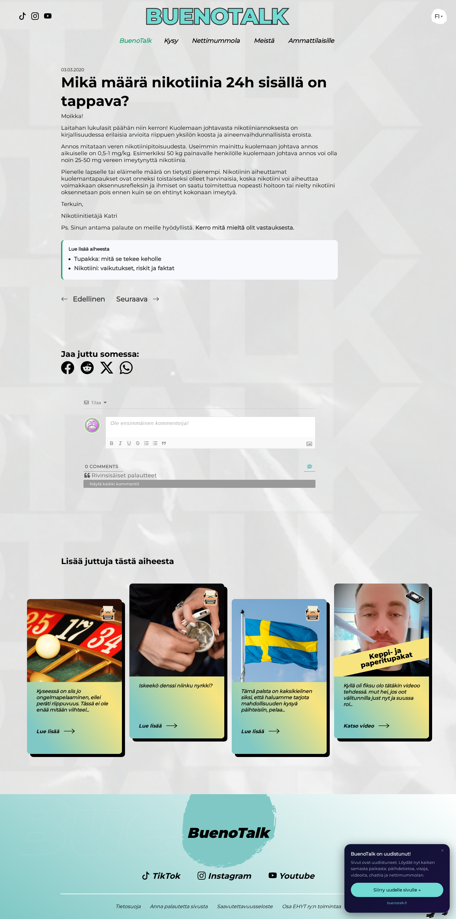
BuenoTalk (135, 40)
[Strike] (137, 443)
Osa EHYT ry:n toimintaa (311, 906)
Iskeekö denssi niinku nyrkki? (175, 686)
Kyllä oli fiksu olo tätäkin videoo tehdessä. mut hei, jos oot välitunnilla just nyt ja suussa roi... (381, 695)
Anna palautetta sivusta (179, 906)
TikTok (166, 876)
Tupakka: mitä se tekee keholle (117, 259)
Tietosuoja (128, 906)
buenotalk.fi (397, 903)
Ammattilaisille (311, 40)
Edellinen (89, 299)
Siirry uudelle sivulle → (397, 890)
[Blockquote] (163, 443)
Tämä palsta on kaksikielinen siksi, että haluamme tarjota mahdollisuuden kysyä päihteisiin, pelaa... (276, 700)
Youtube (295, 876)
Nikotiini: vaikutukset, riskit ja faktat (124, 268)
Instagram (229, 876)
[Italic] (120, 443)
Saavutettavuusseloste (245, 906)
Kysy (171, 40)
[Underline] (129, 443)
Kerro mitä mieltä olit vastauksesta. (244, 227)
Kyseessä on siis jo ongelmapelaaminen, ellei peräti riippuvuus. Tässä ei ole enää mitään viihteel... (72, 700)
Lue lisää (48, 731)
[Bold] (111, 443)
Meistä (264, 40)
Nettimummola (216, 40)
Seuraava (133, 299)
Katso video (359, 726)
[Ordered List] (146, 443)
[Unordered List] (155, 443)
